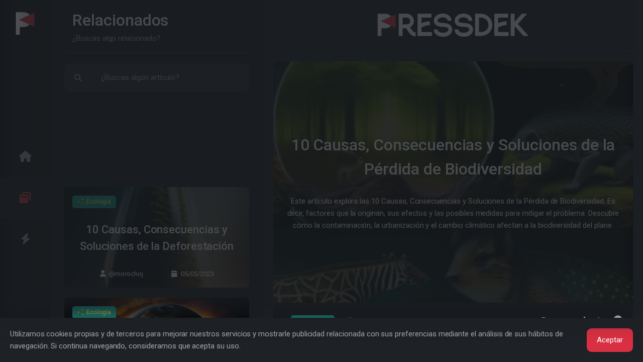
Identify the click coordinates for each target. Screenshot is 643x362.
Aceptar (610, 339)
